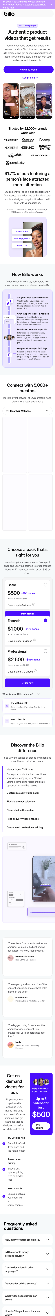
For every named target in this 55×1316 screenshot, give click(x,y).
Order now (27, 682)
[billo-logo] (9, 14)
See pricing (39, 1126)
